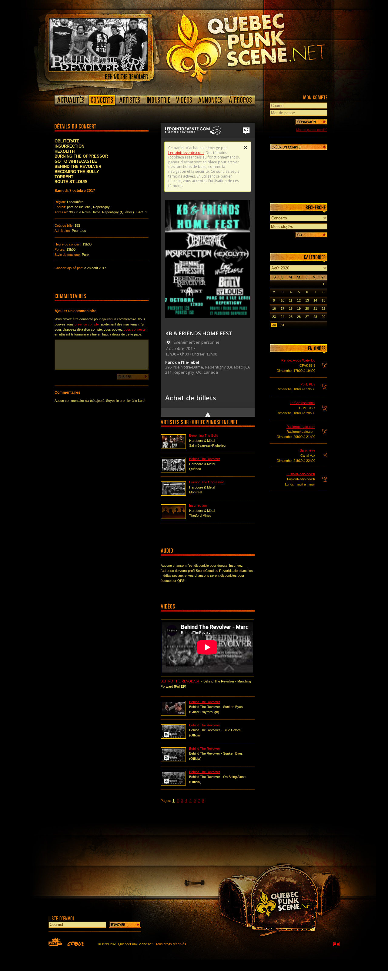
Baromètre (307, 450)
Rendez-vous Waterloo (298, 360)
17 (282, 308)
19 (299, 308)
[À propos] (240, 100)
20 (307, 308)
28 (315, 317)
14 (315, 300)
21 (315, 308)
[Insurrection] (173, 518)
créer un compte (87, 324)
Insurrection (198, 505)
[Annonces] (210, 100)
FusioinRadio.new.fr (300, 474)
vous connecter (135, 329)
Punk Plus (307, 384)
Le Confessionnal (302, 403)
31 (282, 325)
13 (307, 300)
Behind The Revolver (204, 459)
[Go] (311, 235)
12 (299, 300)
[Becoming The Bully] (173, 448)
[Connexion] (311, 122)
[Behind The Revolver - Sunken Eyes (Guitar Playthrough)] (173, 714)
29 (323, 317)
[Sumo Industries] (336, 944)
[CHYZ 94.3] (55, 941)
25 (291, 317)
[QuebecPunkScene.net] (258, 47)
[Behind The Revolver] (98, 70)
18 (291, 308)
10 (282, 300)
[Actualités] (71, 100)
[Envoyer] (125, 925)
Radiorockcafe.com (300, 427)
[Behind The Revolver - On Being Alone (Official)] (173, 784)
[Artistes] (130, 100)
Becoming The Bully (203, 435)
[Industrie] (158, 100)
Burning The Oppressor (206, 482)
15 (323, 300)
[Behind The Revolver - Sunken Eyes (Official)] (173, 761)
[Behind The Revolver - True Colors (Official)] (173, 737)
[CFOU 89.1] (75, 943)
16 (274, 308)
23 (274, 317)
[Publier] (133, 377)
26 (299, 317)
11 (290, 300)
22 (323, 308)
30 (274, 325)
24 (282, 317)
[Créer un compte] (298, 147)
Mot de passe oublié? (311, 130)
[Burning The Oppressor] (173, 494)
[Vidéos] (184, 100)
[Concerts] (102, 101)
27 (307, 317)
